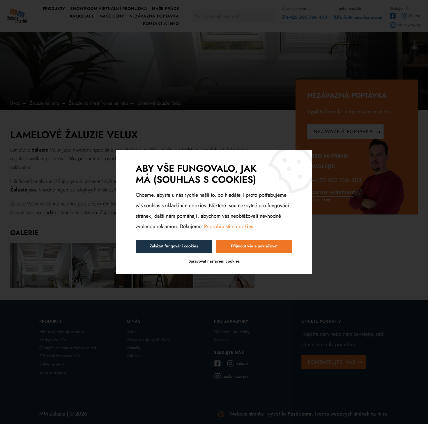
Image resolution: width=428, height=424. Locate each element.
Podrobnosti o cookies (228, 226)
